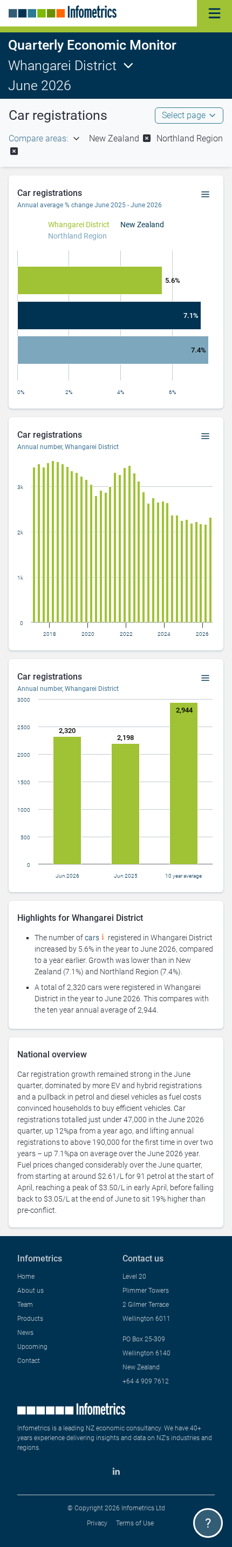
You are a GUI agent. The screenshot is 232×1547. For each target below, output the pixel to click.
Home (26, 1276)
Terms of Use (135, 1523)
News (25, 1332)
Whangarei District (62, 65)
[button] (120, 138)
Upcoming (32, 1347)
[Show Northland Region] (77, 236)
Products (30, 1318)
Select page (184, 115)
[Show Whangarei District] (79, 224)
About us (30, 1290)
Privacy (97, 1523)
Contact (28, 1361)
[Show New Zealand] (142, 224)
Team (25, 1304)
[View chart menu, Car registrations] (205, 194)
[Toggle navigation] (214, 13)
